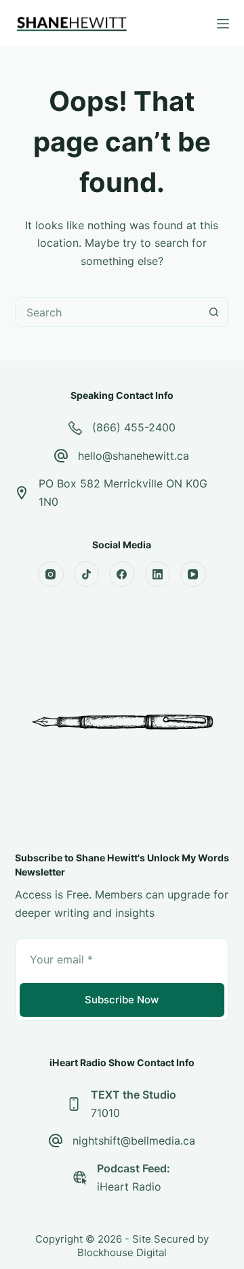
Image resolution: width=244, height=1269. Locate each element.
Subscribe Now (122, 999)
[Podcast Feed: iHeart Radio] (80, 1177)
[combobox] (108, 312)
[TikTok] (87, 574)
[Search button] (214, 312)
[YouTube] (193, 574)
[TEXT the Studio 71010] (74, 1104)
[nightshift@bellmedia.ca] (55, 1140)
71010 (105, 1113)
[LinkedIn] (158, 574)
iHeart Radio (129, 1186)
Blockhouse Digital (122, 1252)
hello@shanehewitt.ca (133, 455)
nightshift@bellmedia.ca (134, 1140)
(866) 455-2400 (134, 427)
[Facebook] (122, 574)
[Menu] (223, 24)
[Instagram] (51, 574)
